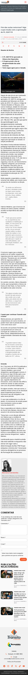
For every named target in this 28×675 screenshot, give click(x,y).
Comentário (5, 523)
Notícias (15, 6)
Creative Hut (23, 673)
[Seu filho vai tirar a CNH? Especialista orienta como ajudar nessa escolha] (7, 595)
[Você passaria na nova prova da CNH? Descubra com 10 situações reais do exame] (7, 611)
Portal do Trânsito (6, 6)
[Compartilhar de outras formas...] (24, 46)
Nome (3, 537)
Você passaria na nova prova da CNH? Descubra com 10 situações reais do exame (20, 613)
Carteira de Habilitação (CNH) (16, 8)
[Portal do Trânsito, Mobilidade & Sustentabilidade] (14, 634)
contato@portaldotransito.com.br (14, 659)
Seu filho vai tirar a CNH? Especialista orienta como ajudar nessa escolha (20, 596)
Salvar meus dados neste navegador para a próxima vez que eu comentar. (12, 554)
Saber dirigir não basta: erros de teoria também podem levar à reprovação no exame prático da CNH (19, 578)
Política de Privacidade (14, 661)
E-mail (3, 544)
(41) (18, 654)
